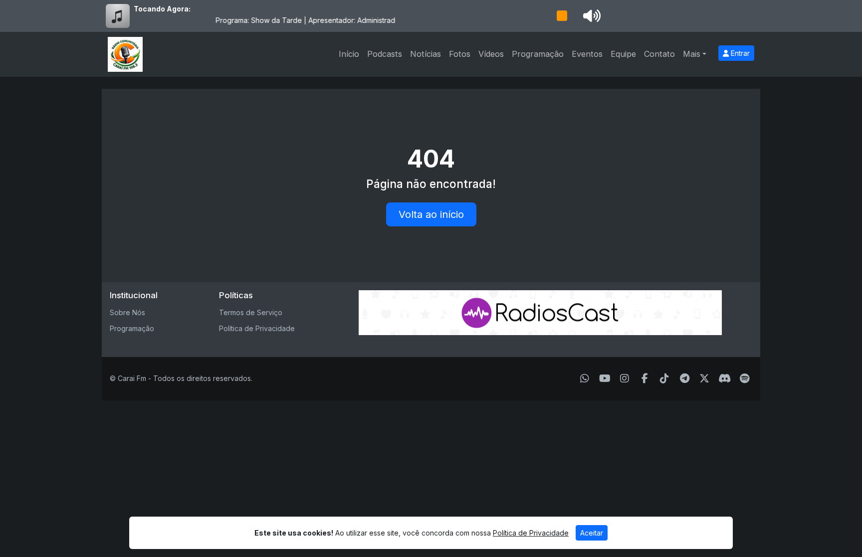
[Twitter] (704, 378)
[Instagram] (624, 378)
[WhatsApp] (584, 378)
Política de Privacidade (257, 328)
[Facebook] (645, 378)
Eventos (587, 54)
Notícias (425, 54)
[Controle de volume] (590, 16)
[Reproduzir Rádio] (562, 16)
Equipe (623, 54)
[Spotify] (744, 378)
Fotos (459, 54)
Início (349, 54)
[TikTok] (664, 378)
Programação (538, 54)
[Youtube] (605, 378)
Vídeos (491, 54)
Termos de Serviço (250, 312)
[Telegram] (684, 378)
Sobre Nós (127, 312)
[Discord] (724, 378)
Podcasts (384, 54)
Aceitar (591, 533)
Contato (659, 54)
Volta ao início (431, 214)
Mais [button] (691, 54)
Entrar (739, 53)
